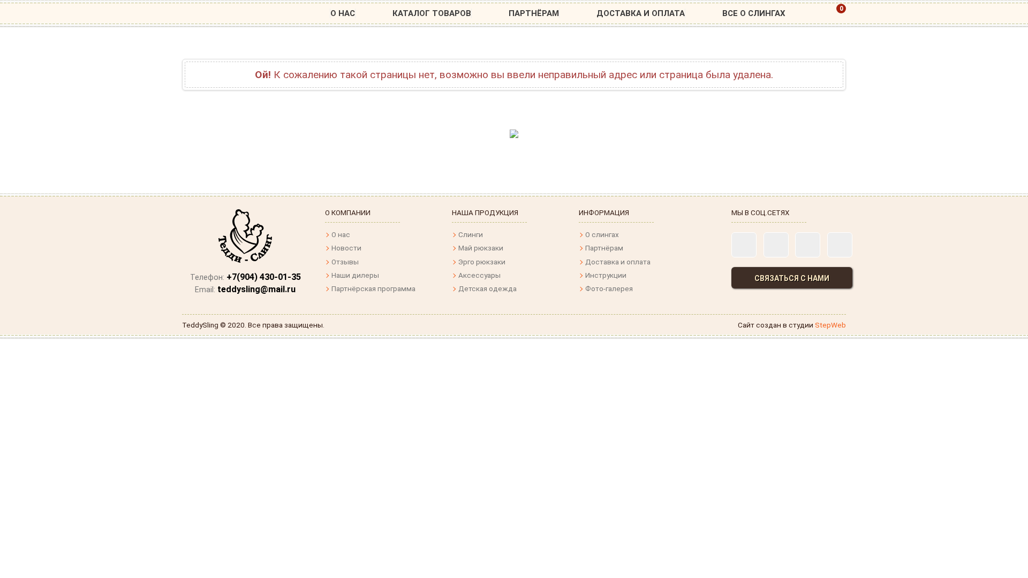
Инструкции (605, 275)
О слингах (602, 234)
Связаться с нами (791, 278)
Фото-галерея (609, 288)
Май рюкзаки (480, 248)
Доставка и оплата (640, 13)
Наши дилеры (355, 275)
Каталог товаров (431, 13)
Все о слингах (753, 13)
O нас (342, 13)
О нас (340, 234)
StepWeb (830, 325)
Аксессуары (479, 275)
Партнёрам (534, 13)
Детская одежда (487, 288)
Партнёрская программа (373, 288)
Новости (346, 248)
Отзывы (345, 261)
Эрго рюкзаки (481, 261)
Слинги (470, 234)
